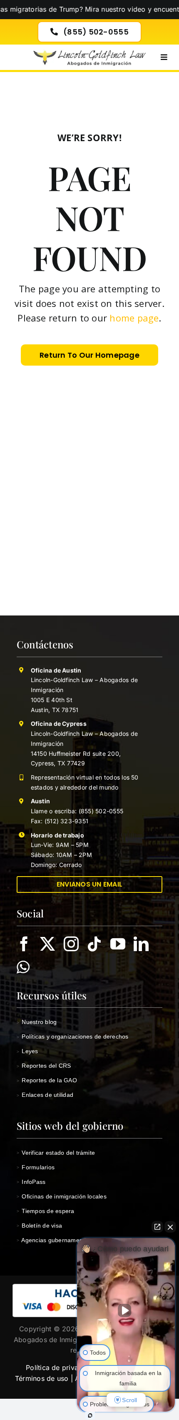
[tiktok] (94, 944)
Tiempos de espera (46, 1211)
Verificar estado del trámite (56, 1152)
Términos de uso (42, 1378)
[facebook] (24, 944)
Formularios (36, 1167)
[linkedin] (141, 944)
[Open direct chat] (157, 1227)
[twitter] (47, 944)
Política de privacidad (61, 1367)
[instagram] (71, 944)
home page (134, 317)
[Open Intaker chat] (90, 1415)
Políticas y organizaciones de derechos (73, 1036)
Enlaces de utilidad (45, 1094)
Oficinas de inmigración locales (62, 1196)
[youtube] (117, 944)
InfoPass (31, 1181)
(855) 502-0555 (100, 811)
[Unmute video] (126, 1310)
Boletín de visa (39, 1225)
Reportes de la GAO (47, 1080)
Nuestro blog (37, 1022)
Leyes (27, 1051)
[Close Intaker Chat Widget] (170, 1227)
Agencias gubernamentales (56, 1240)
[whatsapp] (23, 967)
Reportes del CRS (44, 1065)
